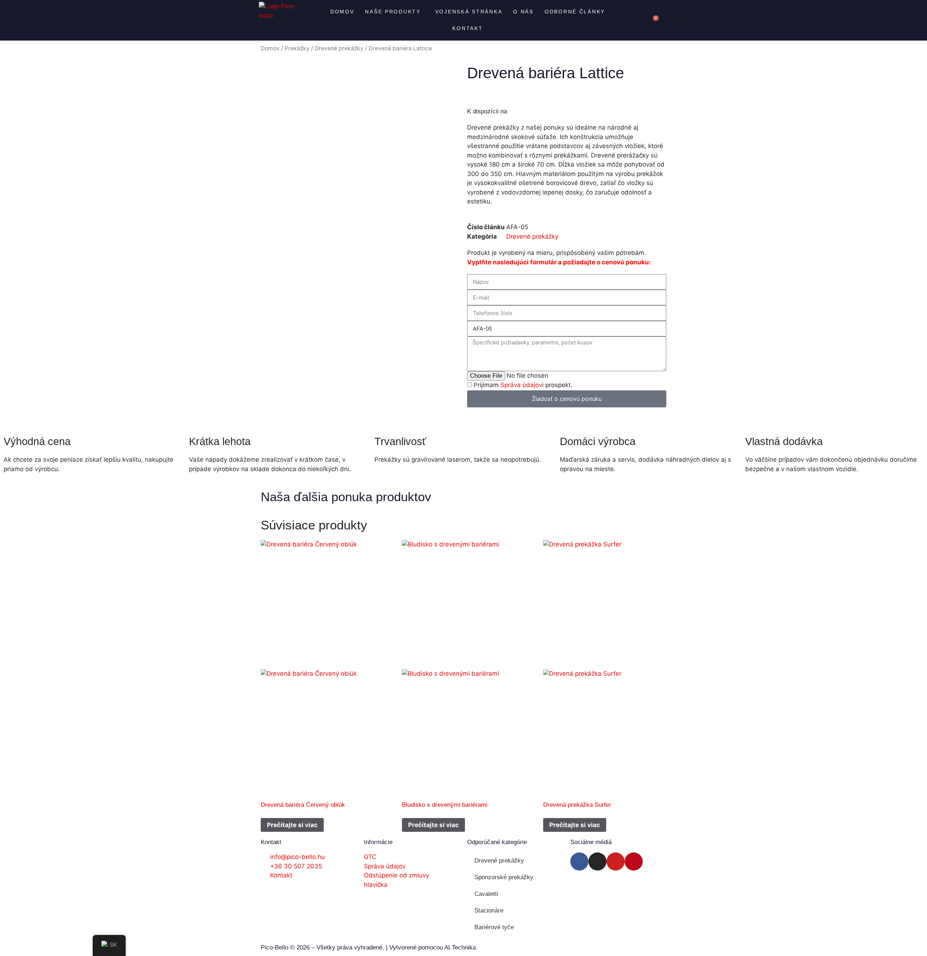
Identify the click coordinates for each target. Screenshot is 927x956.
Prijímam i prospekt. (523, 385)
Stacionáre (488, 910)
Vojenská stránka (469, 11)
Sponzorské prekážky (503, 877)
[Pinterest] (634, 861)
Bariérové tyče (494, 927)
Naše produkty (392, 11)
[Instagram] (597, 861)
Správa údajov (521, 385)
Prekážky (297, 48)
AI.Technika (460, 947)
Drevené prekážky (339, 48)
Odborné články (575, 11)
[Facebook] (579, 861)
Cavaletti (486, 893)
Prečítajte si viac (292, 825)
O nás (523, 11)
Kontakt (467, 28)
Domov (342, 11)
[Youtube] (616, 861)
